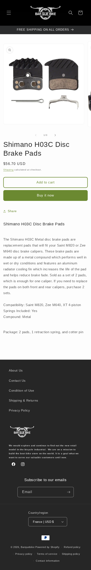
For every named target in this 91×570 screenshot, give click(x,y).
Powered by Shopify (47, 547)
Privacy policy (23, 554)
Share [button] (12, 211)
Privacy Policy (19, 410)
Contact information (47, 560)
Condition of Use (21, 390)
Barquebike (27, 547)
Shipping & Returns (23, 400)
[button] (9, 13)
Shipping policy (71, 554)
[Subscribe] (69, 492)
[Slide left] (36, 135)
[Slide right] (55, 135)
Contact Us (17, 380)
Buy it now (45, 195)
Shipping (8, 169)
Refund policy (72, 547)
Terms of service (47, 554)
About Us (16, 370)
